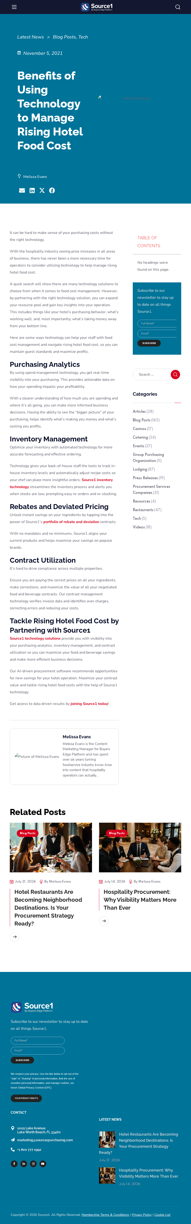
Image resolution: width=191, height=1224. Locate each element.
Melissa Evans (60, 881)
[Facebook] (14, 1163)
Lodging (144, 470)
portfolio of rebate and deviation (71, 521)
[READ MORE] (14, 937)
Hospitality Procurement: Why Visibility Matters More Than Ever (140, 899)
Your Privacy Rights (26, 1098)
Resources (144, 501)
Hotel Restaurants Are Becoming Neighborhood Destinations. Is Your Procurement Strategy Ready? (48, 907)
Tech (140, 519)
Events (142, 446)
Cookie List (162, 1215)
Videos (142, 527)
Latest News (30, 37)
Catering (144, 438)
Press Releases (149, 478)
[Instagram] (33, 1163)
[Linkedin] (23, 1163)
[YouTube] (42, 1163)
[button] (177, 7)
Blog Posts (146, 420)
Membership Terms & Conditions (105, 1215)
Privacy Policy (142, 1215)
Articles (143, 412)
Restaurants (147, 510)
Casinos (143, 429)
